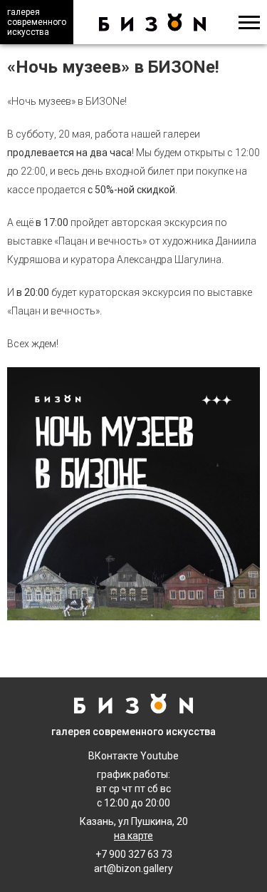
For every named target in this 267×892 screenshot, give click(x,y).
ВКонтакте (113, 756)
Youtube (159, 756)
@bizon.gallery (140, 868)
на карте (133, 835)
